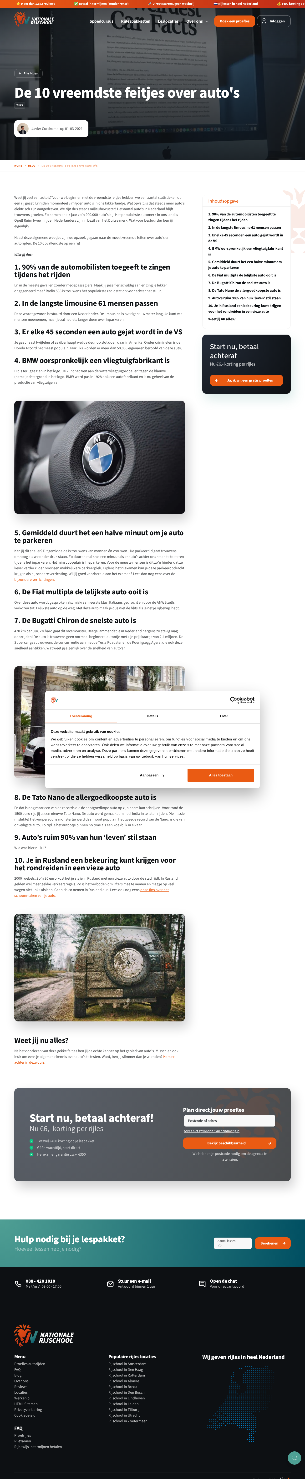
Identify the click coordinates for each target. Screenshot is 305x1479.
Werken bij (22, 1398)
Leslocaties (168, 21)
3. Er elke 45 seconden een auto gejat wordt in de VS (245, 238)
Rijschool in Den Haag (125, 1369)
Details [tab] (152, 716)
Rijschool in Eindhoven (126, 1398)
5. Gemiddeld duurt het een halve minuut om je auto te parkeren (245, 264)
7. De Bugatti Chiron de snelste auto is (239, 283)
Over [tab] (224, 716)
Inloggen (277, 21)
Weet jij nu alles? (221, 319)
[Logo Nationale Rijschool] (34, 19)
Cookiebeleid (25, 1415)
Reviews (20, 1386)
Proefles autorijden (29, 1364)
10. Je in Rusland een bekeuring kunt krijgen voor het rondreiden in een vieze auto (244, 308)
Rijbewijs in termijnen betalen (38, 1446)
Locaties (21, 1392)
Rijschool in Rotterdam (126, 1375)
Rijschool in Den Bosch (126, 1392)
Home (18, 166)
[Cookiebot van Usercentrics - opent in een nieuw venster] (233, 700)
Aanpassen (149, 775)
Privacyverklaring (28, 1409)
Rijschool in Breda (122, 1386)
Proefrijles (22, 1435)
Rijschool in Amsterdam (127, 1364)
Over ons (195, 21)
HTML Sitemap (26, 1404)
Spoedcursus (101, 21)
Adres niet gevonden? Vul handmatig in (211, 1131)
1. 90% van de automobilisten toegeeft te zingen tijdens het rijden (242, 217)
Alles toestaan (221, 775)
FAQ (17, 1369)
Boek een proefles (234, 21)
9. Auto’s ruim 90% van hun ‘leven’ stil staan (244, 298)
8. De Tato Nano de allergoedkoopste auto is (244, 290)
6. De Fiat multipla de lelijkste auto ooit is (242, 275)
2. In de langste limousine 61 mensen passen (244, 227)
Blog (32, 166)
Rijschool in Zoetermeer (127, 1421)
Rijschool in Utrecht (124, 1415)
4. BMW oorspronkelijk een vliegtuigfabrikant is (245, 251)
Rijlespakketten (135, 21)
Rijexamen (22, 1441)
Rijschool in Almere (123, 1381)
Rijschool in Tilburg (123, 1409)
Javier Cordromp (45, 128)
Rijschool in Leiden (123, 1404)
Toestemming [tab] (81, 716)
